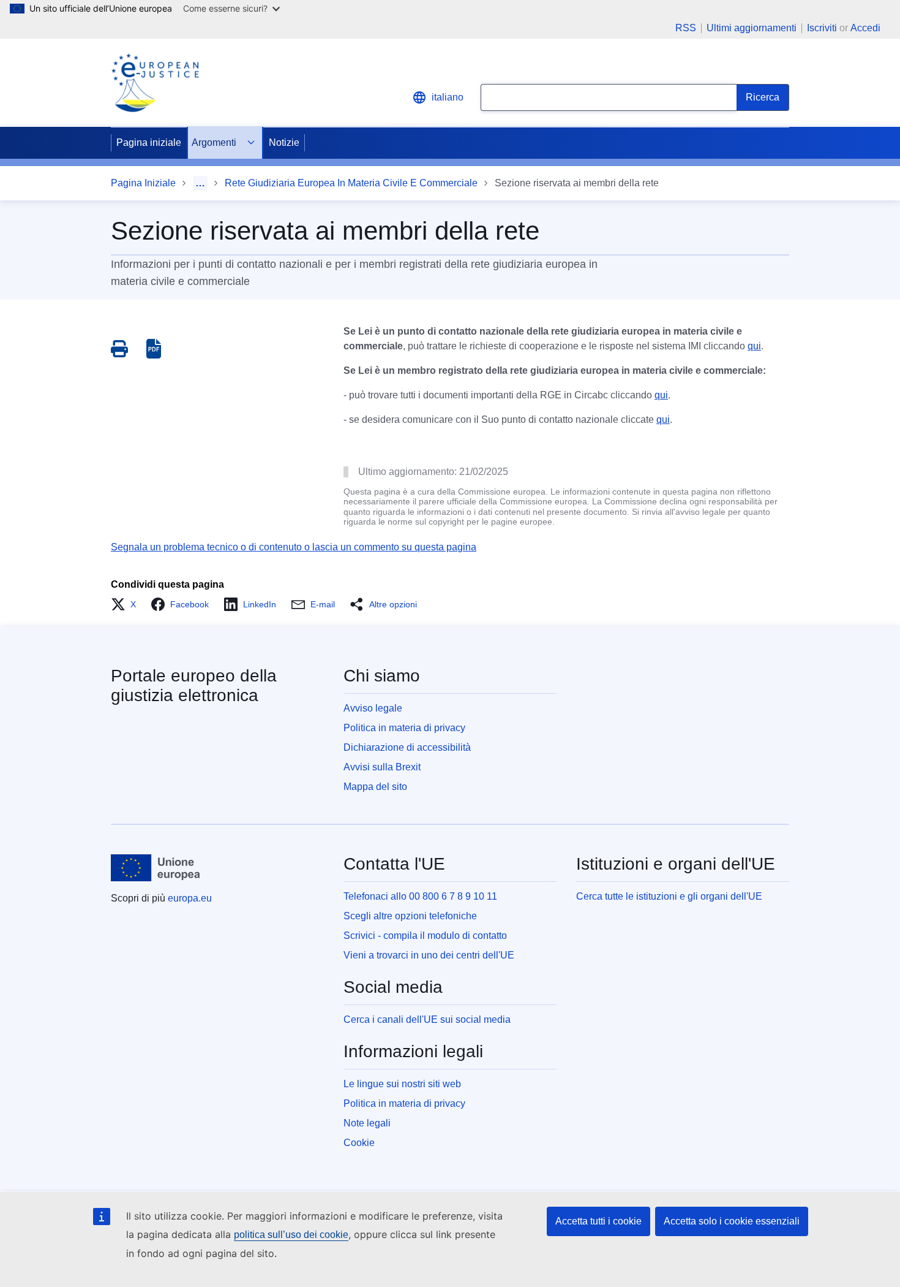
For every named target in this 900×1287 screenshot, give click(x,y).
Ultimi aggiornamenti (752, 28)
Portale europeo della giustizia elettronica (194, 685)
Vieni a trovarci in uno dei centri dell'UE (428, 955)
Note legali (367, 1123)
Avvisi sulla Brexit (382, 767)
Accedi (865, 28)
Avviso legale (372, 708)
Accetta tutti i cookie (598, 1221)
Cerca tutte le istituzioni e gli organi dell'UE (669, 896)
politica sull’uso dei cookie (291, 1234)
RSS (685, 28)
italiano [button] (447, 97)
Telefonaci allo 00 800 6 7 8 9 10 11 (420, 896)
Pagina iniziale (148, 142)
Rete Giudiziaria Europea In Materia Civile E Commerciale (351, 183)
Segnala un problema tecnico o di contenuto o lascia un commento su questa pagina (293, 547)
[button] (127, 604)
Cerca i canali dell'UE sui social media (427, 1019)
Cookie (359, 1142)
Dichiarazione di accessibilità (407, 747)
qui (754, 346)
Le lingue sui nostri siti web (402, 1084)
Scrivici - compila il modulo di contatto (425, 935)
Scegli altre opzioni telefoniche (410, 916)
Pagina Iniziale (143, 183)
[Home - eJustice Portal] (155, 82)
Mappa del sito (375, 786)
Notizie (284, 142)
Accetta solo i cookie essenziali (732, 1221)
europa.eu (190, 898)
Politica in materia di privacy (404, 728)
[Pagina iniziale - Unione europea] (156, 867)
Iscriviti (822, 28)
